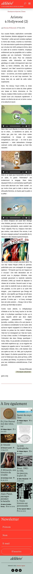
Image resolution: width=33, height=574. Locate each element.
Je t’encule (5, 445)
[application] (16, 116)
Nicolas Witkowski (10, 28)
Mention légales (21, 565)
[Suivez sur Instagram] (20, 570)
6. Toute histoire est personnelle (22, 503)
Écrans (23, 11)
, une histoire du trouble (8, 472)
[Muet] (26, 126)
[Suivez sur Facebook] (12, 570)
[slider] (15, 126)
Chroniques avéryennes (14, 11)
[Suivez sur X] (16, 570)
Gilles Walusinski (23, 479)
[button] (16, 116)
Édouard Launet (7, 448)
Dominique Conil (7, 478)
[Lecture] (4, 126)
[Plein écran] (29, 126)
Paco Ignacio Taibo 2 (25, 509)
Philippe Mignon (7, 429)
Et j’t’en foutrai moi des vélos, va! (8, 424)
